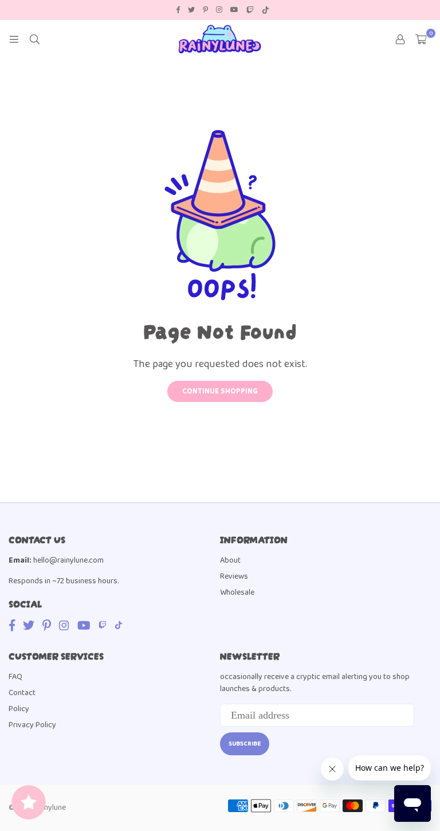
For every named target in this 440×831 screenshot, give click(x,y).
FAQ (15, 676)
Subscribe (245, 744)
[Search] (34, 39)
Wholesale (237, 592)
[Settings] (400, 39)
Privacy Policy (32, 725)
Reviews (234, 576)
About (230, 560)
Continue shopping (220, 391)
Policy (19, 709)
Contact (22, 692)
